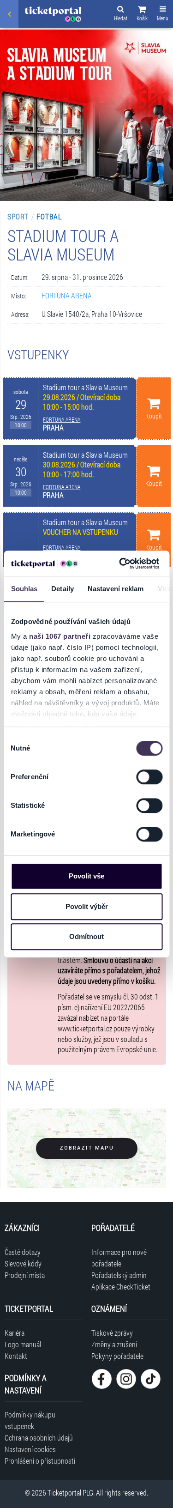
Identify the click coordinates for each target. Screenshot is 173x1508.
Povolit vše (86, 876)
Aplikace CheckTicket (120, 1286)
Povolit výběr (87, 906)
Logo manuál (23, 1344)
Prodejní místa (25, 1275)
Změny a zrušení (114, 1344)
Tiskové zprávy (112, 1333)
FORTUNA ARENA (67, 295)
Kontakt (16, 1356)
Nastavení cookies (30, 1449)
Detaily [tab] (62, 589)
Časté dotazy (23, 1252)
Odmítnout (86, 936)
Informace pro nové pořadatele (119, 1257)
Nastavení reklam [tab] (115, 589)
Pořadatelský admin (119, 1275)
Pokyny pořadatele (117, 1356)
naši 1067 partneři (59, 636)
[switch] (149, 776)
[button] (142, 15)
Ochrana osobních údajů (39, 1437)
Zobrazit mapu (87, 1148)
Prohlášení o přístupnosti (40, 1461)
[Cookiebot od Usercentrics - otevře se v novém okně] (120, 563)
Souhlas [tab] (24, 589)
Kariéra (14, 1333)
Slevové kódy (23, 1263)
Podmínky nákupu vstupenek (30, 1420)
